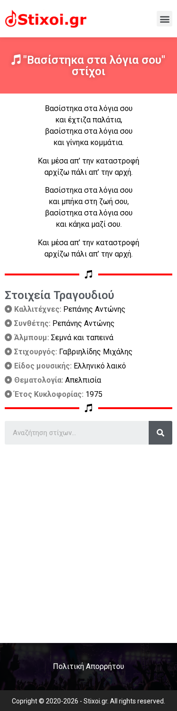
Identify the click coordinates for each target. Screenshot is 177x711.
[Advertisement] (88, 540)
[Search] (160, 433)
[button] (164, 18)
